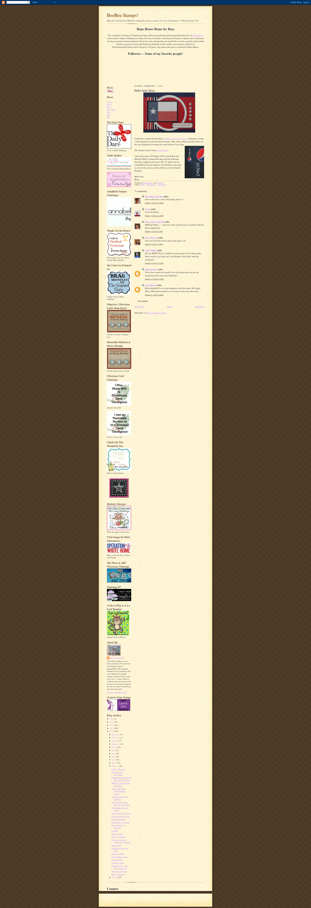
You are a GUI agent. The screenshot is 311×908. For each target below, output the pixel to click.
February (115, 766)
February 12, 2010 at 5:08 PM (154, 295)
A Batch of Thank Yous (120, 816)
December (116, 734)
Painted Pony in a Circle (120, 822)
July (113, 750)
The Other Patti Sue (154, 196)
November (116, 737)
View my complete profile (116, 692)
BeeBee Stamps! (122, 15)
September (116, 744)
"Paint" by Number (118, 837)
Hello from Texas (117, 854)
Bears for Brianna (118, 874)
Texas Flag (162, 185)
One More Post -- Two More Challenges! (119, 867)
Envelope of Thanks (119, 871)
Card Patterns (162, 150)
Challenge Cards (117, 863)
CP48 (142, 185)
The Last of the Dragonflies (117, 773)
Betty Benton (117, 658)
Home (169, 306)
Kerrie (109, 104)
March (114, 763)
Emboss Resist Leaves (119, 857)
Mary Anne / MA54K (154, 221)
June (114, 753)
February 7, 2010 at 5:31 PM (154, 231)
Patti (108, 114)
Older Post (199, 306)
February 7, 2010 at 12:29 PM (154, 203)
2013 (112, 722)
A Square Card (116, 860)
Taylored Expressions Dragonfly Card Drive (120, 803)
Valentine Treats (117, 834)
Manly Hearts (116, 845)
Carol (147, 209)
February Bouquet (118, 769)
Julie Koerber (151, 269)
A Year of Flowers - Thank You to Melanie (121, 841)
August (115, 747)
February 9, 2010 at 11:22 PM (154, 263)
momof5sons (150, 285)
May (114, 756)
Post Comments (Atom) (156, 312)
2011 (112, 728)
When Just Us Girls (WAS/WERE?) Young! (118, 791)
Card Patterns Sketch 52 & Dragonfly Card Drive (121, 778)
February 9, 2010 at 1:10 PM (154, 244)
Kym (108, 107)
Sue (108, 117)
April (114, 759)
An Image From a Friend (120, 813)
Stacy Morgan (151, 237)
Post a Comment (143, 301)
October (115, 741)
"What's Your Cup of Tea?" (176, 138)
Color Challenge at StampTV (118, 826)
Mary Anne (111, 109)
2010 (112, 731)
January (115, 877)
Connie (109, 102)
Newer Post (139, 306)
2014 (112, 719)
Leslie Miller (151, 250)
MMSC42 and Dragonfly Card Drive (120, 784)
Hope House (198, 35)
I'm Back (114, 831)
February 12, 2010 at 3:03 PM (154, 279)
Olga (108, 112)
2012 (112, 725)
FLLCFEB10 (151, 185)
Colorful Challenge (118, 819)
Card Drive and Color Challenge (119, 798)
